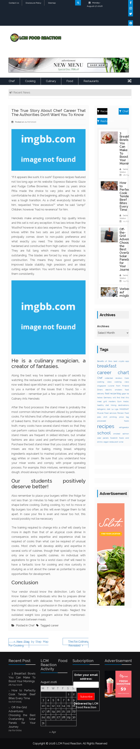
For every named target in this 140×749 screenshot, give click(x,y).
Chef (12, 81)
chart (123, 372)
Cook (127, 378)
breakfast (106, 366)
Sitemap (52, 3)
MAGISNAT (124, 409)
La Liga (114, 409)
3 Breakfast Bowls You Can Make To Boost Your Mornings (127, 148)
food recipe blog (113, 393)
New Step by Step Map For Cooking (28, 643)
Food (69, 81)
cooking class (104, 382)
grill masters (109, 401)
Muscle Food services (106, 413)
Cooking (30, 81)
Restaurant (103, 121)
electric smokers (114, 390)
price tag (124, 417)
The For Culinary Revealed (78, 643)
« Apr (52, 732)
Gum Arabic (123, 401)
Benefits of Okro (104, 361)
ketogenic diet (103, 409)
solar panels (103, 438)
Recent (103, 111)
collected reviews (113, 378)
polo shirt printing (107, 417)
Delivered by (86, 705)
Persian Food (123, 413)
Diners (100, 390)
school (104, 432)
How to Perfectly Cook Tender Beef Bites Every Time (127, 196)
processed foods (113, 421)
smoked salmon (121, 434)
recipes (105, 426)
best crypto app (121, 361)
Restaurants (91, 81)
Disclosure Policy (33, 3)
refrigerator (124, 427)
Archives (103, 326)
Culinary (51, 81)
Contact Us (14, 3)
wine (121, 442)
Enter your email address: (86, 676)
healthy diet (103, 405)
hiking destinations (120, 405)
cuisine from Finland (118, 386)
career (55, 625)
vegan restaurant (110, 442)
